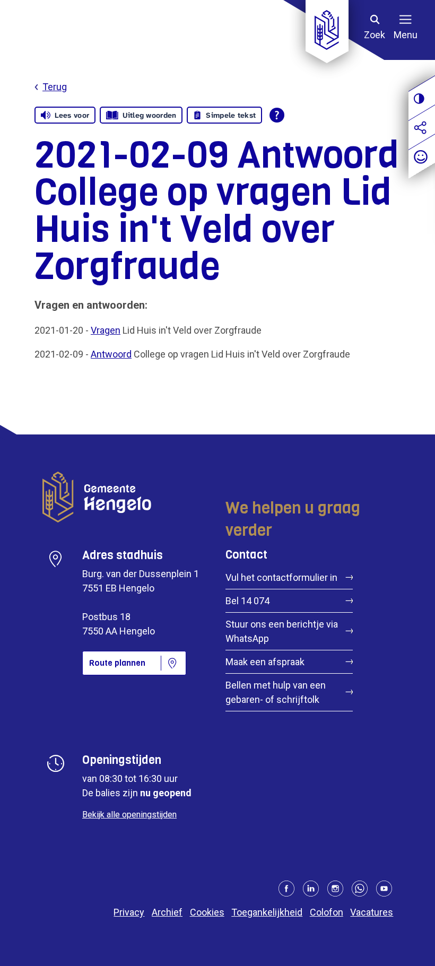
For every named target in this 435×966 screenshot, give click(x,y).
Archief (167, 912)
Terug (54, 86)
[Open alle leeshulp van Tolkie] (276, 115)
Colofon (326, 912)
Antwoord (111, 354)
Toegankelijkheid (266, 912)
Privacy (129, 912)
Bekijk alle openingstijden (129, 815)
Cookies (207, 912)
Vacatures (371, 912)
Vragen (105, 330)
